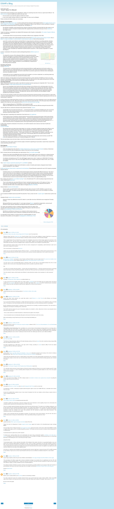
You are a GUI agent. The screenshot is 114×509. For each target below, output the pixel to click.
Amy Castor (20, 475)
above (22, 386)
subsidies (49, 28)
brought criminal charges (26, 424)
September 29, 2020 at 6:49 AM (14, 376)
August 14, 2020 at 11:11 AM (13, 232)
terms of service (11, 282)
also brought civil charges (26, 427)
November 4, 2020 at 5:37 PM (13, 473)
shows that (6, 66)
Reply (4, 253)
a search (37, 282)
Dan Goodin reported (33, 152)
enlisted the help (18, 236)
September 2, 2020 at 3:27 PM (13, 296)
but (31, 25)
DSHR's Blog (7, 3)
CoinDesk (35, 184)
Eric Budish (21, 148)
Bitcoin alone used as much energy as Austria (40, 37)
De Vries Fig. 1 (47, 63)
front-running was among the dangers (22, 324)
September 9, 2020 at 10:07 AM (14, 351)
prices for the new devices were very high (30, 102)
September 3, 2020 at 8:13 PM (13, 322)
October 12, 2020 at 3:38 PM (13, 420)
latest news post (4, 14)
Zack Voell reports (6, 338)
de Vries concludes (5, 126)
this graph (52, 479)
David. (4, 232)
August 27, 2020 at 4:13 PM (13, 277)
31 (3, 137)
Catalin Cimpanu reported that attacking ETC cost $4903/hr (15, 162)
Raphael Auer (27, 148)
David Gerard (9, 468)
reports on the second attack (14, 197)
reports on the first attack (13, 186)
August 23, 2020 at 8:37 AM (13, 257)
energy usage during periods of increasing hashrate (20, 84)
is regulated (31, 281)
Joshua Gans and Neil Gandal (36, 148)
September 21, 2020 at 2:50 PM (14, 364)
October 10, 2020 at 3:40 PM (13, 384)
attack (38, 341)
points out (20, 248)
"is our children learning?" (18, 178)
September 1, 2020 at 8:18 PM (13, 289)
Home (29, 503)
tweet (40, 344)
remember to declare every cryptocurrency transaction (40, 377)
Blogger (30, 507)
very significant (33, 114)
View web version (28, 505)
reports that (12, 180)
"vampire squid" (41, 193)
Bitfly (20, 203)
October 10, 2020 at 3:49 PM (13, 398)
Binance (32, 203)
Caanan (33, 107)
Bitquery (30, 184)
